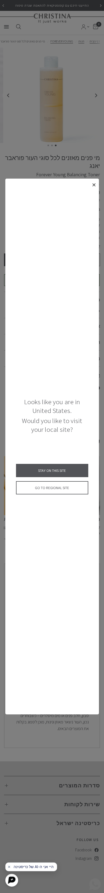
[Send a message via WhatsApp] (95, 884)
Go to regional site (52, 487)
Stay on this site (52, 470)
